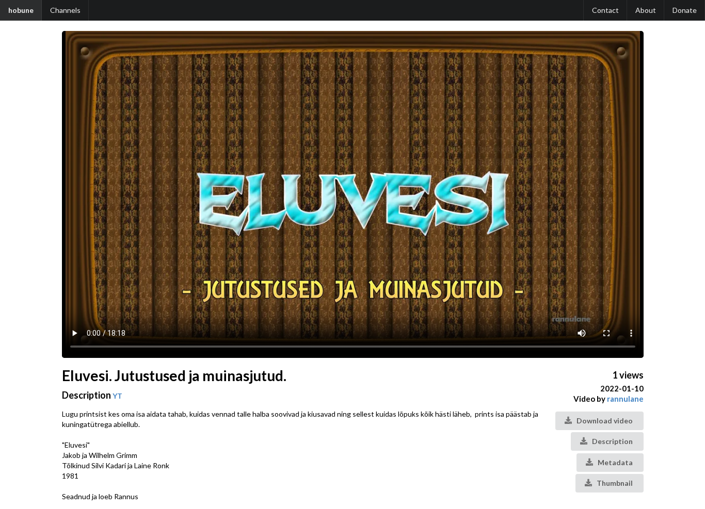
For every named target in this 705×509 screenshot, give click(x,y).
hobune (21, 10)
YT (117, 395)
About (645, 10)
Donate (684, 10)
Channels (65, 10)
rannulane (625, 398)
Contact (605, 10)
